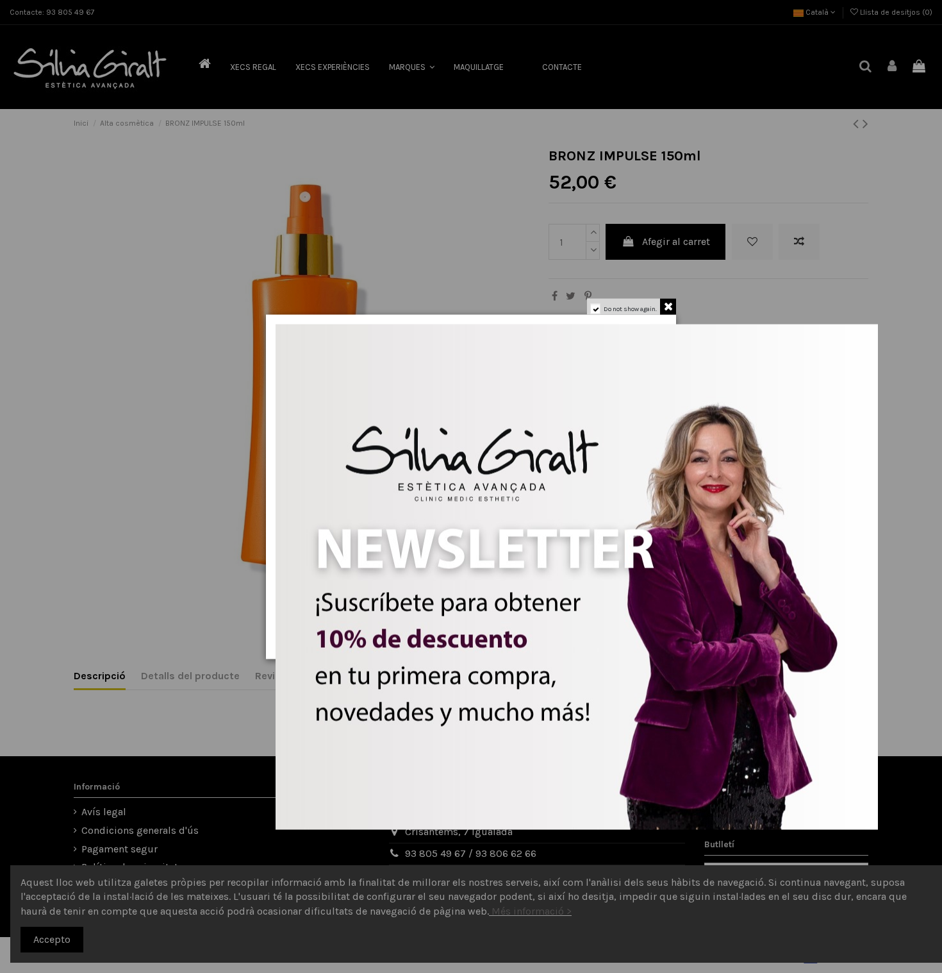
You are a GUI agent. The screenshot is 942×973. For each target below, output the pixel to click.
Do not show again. (630, 308)
